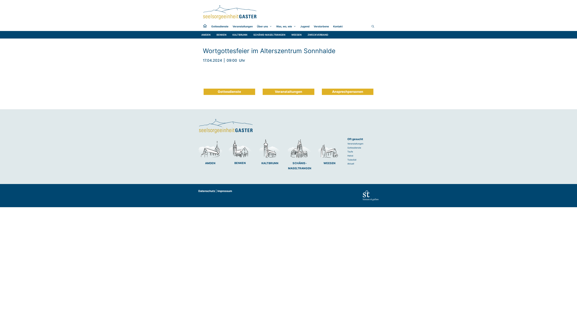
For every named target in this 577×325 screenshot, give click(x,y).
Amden (210, 163)
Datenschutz (207, 191)
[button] (372, 26)
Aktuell (350, 163)
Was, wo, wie (284, 26)
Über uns (262, 26)
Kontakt (338, 26)
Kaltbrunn (269, 163)
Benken (240, 163)
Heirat (350, 155)
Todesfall (351, 159)
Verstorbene (321, 26)
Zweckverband (318, 34)
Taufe (350, 151)
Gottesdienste (219, 26)
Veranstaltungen (243, 26)
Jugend (305, 26)
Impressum (224, 191)
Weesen (330, 163)
